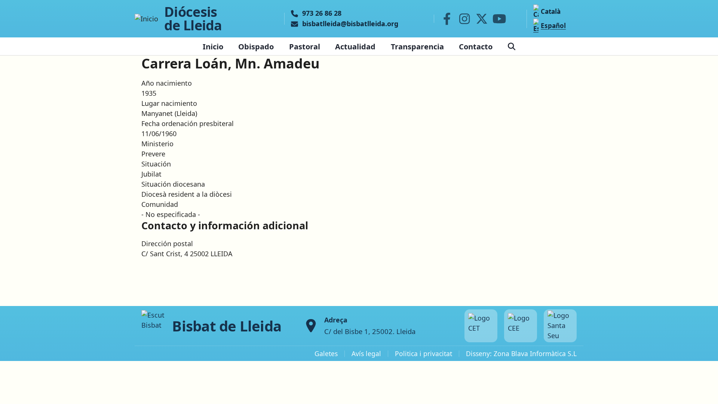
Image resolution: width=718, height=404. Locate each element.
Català (551, 11)
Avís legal (366, 353)
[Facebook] (447, 18)
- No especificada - (170, 214)
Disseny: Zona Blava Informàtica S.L (521, 353)
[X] (482, 18)
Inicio (213, 46)
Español (553, 25)
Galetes (326, 353)
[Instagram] (464, 18)
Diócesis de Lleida (193, 18)
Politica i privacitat (423, 353)
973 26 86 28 (321, 13)
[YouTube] (499, 18)
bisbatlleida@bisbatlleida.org (350, 24)
